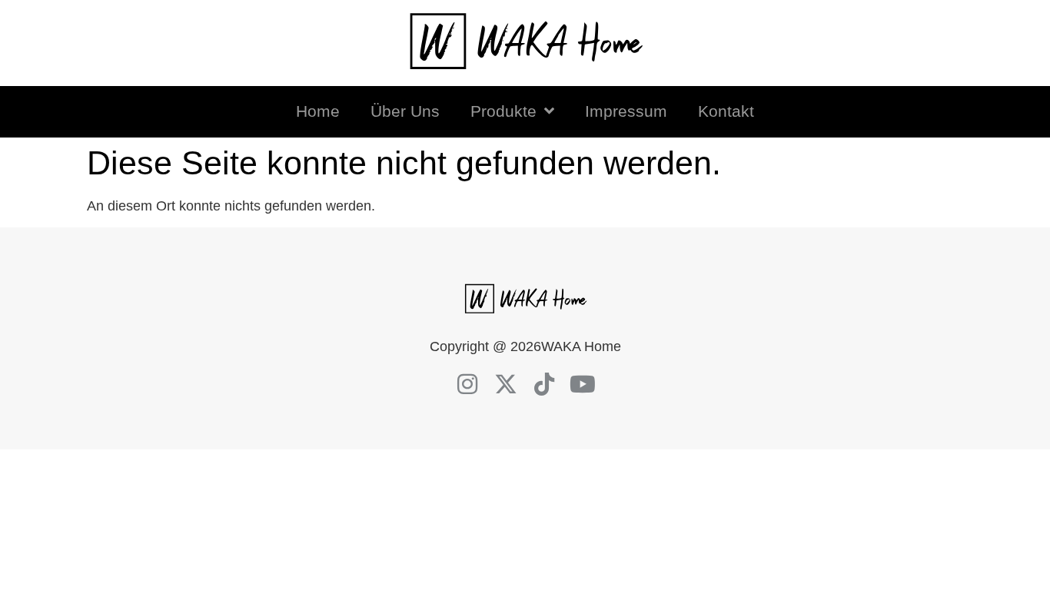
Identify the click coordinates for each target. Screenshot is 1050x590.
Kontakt (726, 111)
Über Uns (405, 111)
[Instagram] (467, 384)
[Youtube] (582, 384)
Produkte (503, 111)
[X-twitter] (505, 384)
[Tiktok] (544, 384)
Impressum (626, 111)
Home (318, 111)
